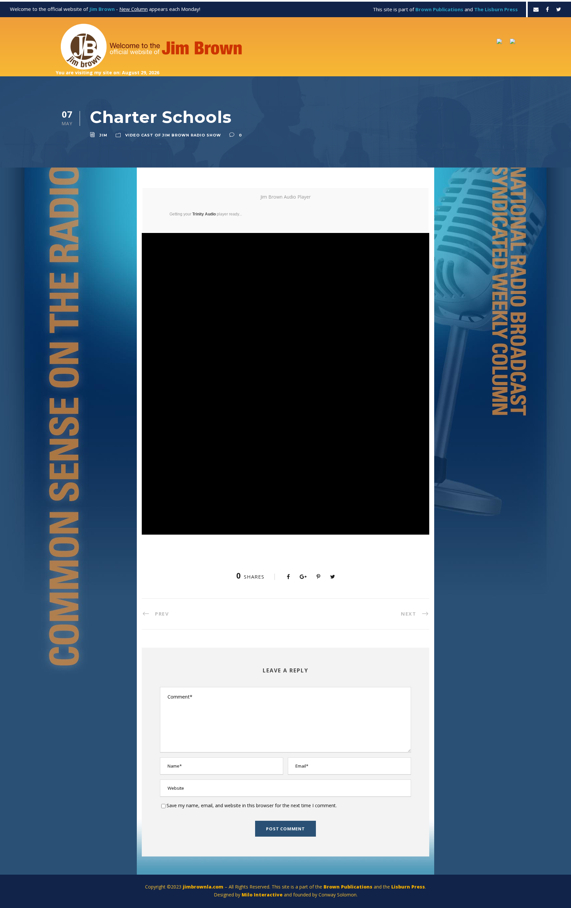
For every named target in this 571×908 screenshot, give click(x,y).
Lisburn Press (408, 887)
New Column (133, 9)
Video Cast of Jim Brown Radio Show (173, 135)
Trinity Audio (204, 214)
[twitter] (558, 9)
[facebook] (547, 9)
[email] (536, 9)
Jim (103, 135)
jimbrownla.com (203, 887)
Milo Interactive (263, 894)
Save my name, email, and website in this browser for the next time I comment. (252, 805)
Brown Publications (348, 887)
